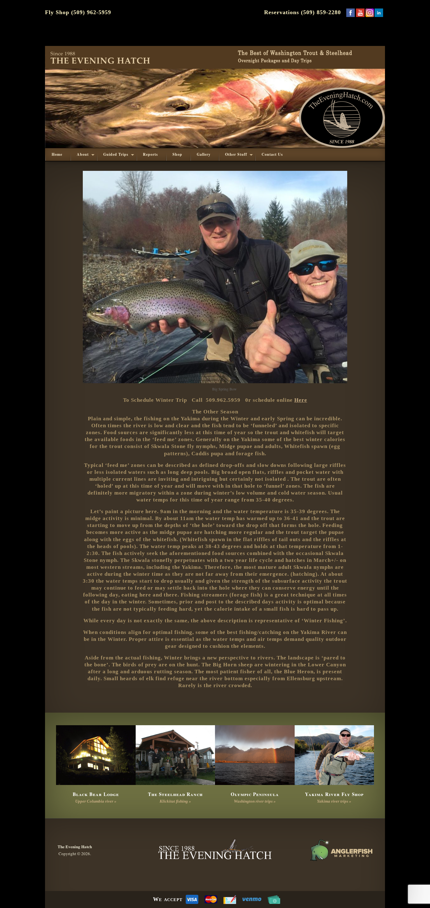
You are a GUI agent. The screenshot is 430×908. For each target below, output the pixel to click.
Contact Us (272, 154)
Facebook (350, 12)
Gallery (204, 154)
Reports (150, 154)
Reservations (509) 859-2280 (302, 12)
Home (57, 154)
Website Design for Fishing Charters (340, 850)
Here (300, 400)
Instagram (369, 12)
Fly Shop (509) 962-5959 (78, 12)
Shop (177, 154)
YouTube (360, 12)
